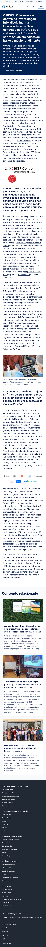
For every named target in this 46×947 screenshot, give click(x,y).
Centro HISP (8, 88)
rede (11, 343)
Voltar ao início (7, 943)
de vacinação (24, 274)
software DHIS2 (24, 140)
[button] (34, 7)
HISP (21, 343)
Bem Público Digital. (28, 143)
